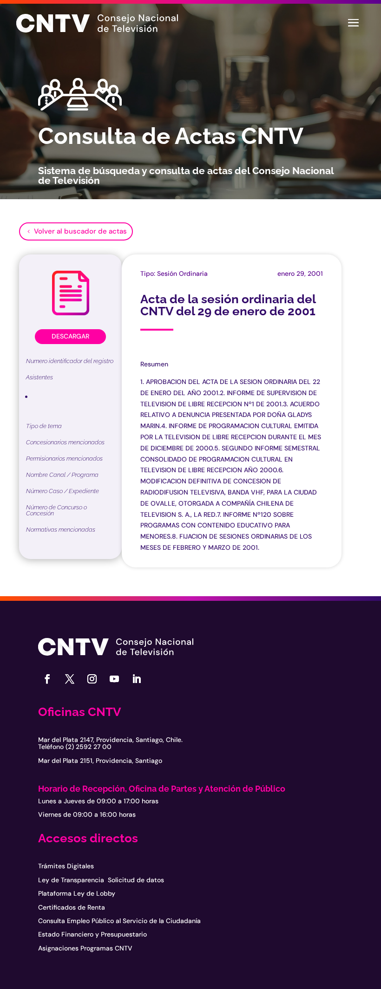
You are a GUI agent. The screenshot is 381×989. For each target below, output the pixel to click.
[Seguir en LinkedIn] (136, 679)
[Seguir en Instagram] (92, 679)
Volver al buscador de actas (80, 231)
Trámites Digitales (66, 866)
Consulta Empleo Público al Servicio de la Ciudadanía (119, 921)
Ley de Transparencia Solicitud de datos (101, 880)
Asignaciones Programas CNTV (85, 948)
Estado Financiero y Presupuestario (92, 934)
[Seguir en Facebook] (47, 679)
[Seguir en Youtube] (114, 679)
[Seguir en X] (69, 679)
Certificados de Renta (71, 907)
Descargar (70, 336)
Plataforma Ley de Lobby (76, 893)
